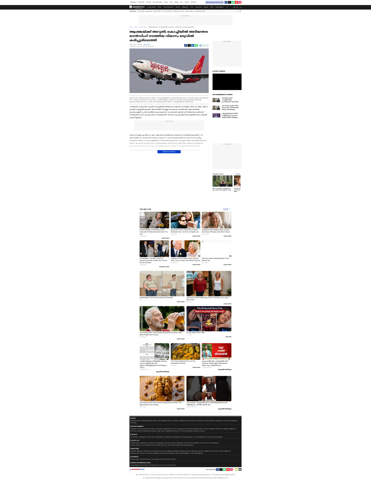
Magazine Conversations (212, 451)
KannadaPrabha (157, 2)
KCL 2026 (141, 11)
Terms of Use (156, 474)
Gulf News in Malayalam (230, 420)
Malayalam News (135, 420)
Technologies (155, 459)
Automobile (219, 7)
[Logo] (137, 7)
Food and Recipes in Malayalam (174, 443)
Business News (134, 459)
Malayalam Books (185, 451)
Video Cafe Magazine (197, 453)
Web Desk (147, 44)
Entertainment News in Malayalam (153, 428)
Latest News (151, 7)
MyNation (193, 2)
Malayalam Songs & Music (157, 431)
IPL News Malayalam (199, 437)
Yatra (212, 7)
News (160, 7)
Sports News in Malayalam (138, 437)
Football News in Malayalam (171, 437)
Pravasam (198, 7)
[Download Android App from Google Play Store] (236, 469)
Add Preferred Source (213, 2)
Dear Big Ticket (171, 465)
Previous (237, 11)
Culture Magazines (225, 451)
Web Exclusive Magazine (168, 453)
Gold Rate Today (200, 11)
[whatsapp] (233, 2)
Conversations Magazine (153, 453)
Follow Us (205, 45)
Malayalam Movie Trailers (201, 428)
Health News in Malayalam (191, 443)
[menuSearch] (240, 7)
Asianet (136, 469)
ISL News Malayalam (187, 437)
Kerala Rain (149, 11)
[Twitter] (229, 2)
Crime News (199, 420)
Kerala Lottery (189, 11)
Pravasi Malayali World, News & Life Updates (143, 465)
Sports (177, 7)
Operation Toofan (179, 11)
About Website (140, 474)
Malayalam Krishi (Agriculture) (152, 451)
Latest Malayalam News (164, 420)
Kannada (148, 2)
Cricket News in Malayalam (154, 437)
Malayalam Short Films (170, 428)
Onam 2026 (157, 11)
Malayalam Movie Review (185, 428)
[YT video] (236, 2)
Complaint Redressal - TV (204, 474)
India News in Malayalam (179, 420)
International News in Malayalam (213, 420)
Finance (173, 459)
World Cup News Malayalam (214, 437)
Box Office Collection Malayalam (139, 431)
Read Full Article (169, 151)
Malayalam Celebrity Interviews (196, 431)
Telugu (166, 2)
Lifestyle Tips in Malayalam (156, 443)
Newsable (141, 2)
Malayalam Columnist (197, 451)
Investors (232, 474)
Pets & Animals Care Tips (159, 445)
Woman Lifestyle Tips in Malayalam (140, 445)
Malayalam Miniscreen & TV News (176, 431)
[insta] (240, 2)
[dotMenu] (227, 7)
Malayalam (133, 2)
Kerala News (190, 420)
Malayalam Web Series (216, 428)
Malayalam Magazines (136, 451)
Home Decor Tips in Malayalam (209, 443)
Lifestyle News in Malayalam (138, 443)
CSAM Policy (173, 474)
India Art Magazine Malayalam (170, 451)
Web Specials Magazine (183, 453)
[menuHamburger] (237, 7)
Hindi (181, 2)
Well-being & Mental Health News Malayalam (181, 445)
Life (191, 7)
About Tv (148, 474)
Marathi (187, 2)
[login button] (234, 7)
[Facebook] (226, 2)
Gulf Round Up (161, 465)
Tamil (171, 2)
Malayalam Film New (136, 428)
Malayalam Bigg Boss (230, 428)
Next (240, 11)
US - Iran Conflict (167, 11)
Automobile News (145, 459)
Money (206, 7)
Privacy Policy (164, 474)
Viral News (133, 422)
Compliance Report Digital (221, 474)
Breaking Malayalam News (148, 420)
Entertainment (168, 7)
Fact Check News (165, 459)
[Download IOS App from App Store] (240, 469)
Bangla (176, 2)
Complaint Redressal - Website (187, 474)
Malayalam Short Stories (137, 453)
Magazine (185, 7)
